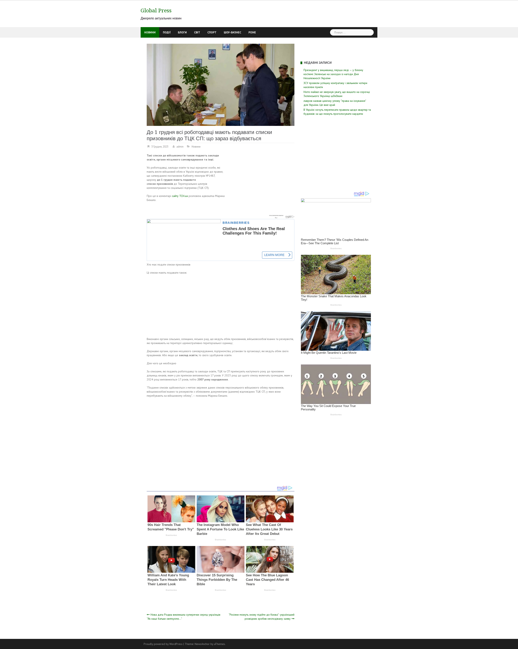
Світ (197, 32)
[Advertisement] (260, 183)
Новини (150, 32)
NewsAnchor (202, 644)
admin (180, 146)
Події (167, 32)
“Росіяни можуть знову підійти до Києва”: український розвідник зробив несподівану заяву (261, 616)
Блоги (182, 32)
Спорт (212, 32)
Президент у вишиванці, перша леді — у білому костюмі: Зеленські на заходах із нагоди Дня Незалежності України (333, 74)
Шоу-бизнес (232, 32)
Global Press (156, 10)
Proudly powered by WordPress (163, 644)
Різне (252, 32)
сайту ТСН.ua (180, 196)
